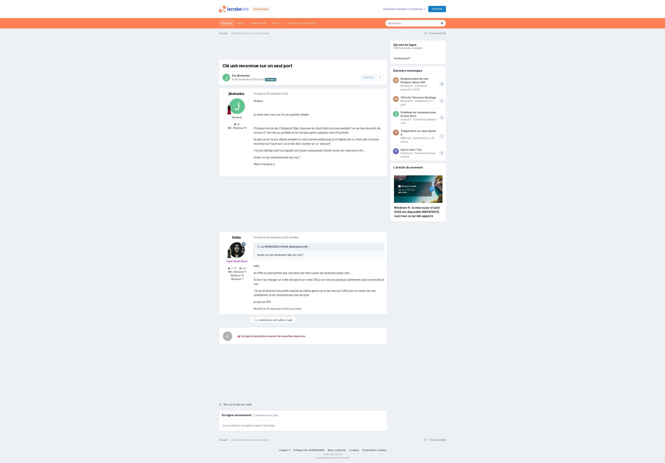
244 (243, 268)
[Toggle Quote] (258, 246)
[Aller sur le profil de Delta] (237, 250)
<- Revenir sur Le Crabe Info (301, 23)
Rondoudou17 (402, 58)
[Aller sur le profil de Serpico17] (396, 114)
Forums (226, 23)
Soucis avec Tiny (411, 149)
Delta (236, 238)
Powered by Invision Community (332, 457)
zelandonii (264, 320)
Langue (284, 450)
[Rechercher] (442, 23)
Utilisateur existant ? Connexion (403, 9)
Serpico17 (406, 119)
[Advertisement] (303, 48)
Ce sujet (429, 23)
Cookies (354, 450)
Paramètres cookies (374, 450)
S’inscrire (437, 8)
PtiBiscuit (406, 138)
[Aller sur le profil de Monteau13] (396, 80)
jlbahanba (243, 75)
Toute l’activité (258, 23)
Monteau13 (407, 85)
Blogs (240, 23)
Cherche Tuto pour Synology (418, 97)
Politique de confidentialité (308, 450)
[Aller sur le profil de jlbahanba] (226, 77)
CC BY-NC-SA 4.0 (332, 454)
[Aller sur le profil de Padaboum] (396, 151)
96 (238, 124)
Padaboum (407, 153)
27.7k (233, 268)
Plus (275, 23)
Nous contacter (337, 450)
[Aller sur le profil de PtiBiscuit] (396, 132)
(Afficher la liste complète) (407, 48)
